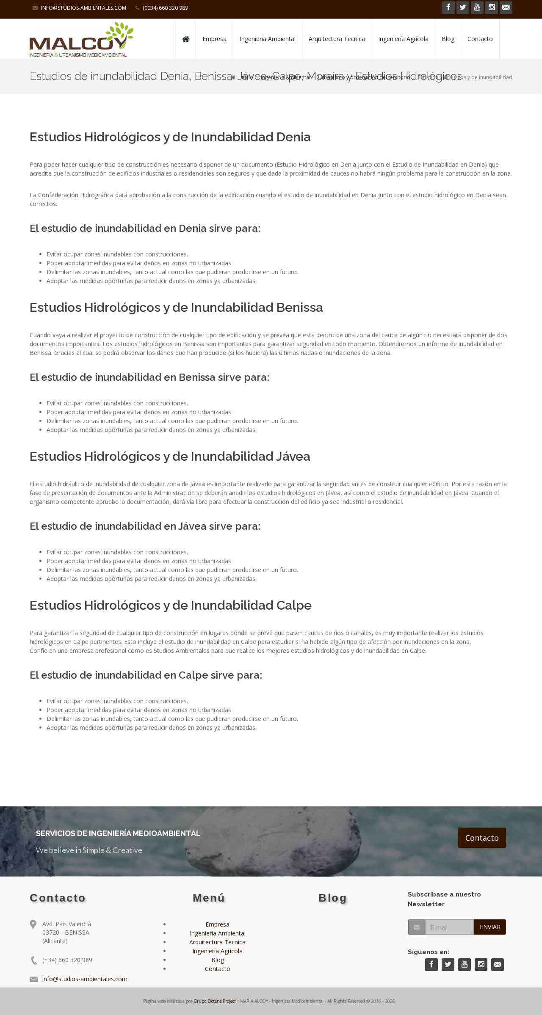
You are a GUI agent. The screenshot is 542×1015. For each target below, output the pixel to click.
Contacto (480, 39)
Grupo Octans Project (215, 1001)
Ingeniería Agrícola (403, 39)
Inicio (247, 77)
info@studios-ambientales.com (83, 7)
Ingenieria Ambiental (268, 39)
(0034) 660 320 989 (164, 7)
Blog (448, 39)
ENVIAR (490, 927)
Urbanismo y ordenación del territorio (364, 77)
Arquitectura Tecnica (337, 39)
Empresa (214, 39)
